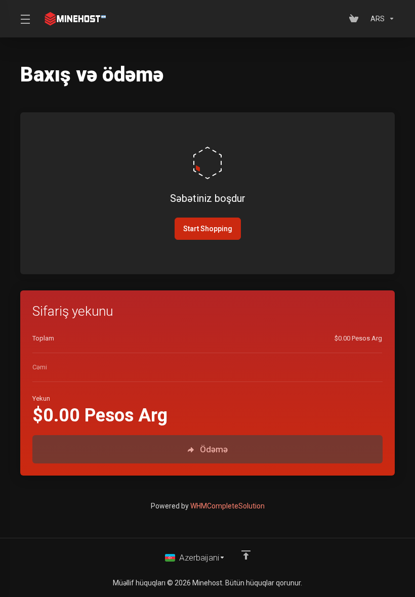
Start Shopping (207, 229)
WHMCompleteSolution (227, 506)
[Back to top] (246, 555)
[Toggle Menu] (24, 18)
